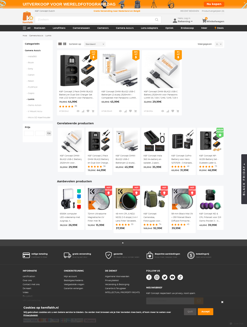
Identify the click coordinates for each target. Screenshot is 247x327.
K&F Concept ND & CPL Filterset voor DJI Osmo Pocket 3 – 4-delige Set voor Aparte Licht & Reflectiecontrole (210, 218)
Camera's (102, 28)
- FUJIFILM (31, 87)
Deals (220, 28)
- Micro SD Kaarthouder (37, 118)
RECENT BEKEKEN (189, 11)
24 (217, 44)
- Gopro (29, 93)
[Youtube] (172, 277)
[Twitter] (164, 277)
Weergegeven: (205, 44)
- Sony (29, 69)
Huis (25, 36)
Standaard (90, 44)
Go (48, 133)
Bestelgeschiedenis (73, 281)
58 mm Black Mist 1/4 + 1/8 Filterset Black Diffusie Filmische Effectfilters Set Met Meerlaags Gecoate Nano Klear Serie (182, 218)
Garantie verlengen (73, 289)
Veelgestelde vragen (74, 285)
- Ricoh (29, 63)
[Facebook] (149, 277)
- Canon (29, 75)
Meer (204, 28)
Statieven (39, 28)
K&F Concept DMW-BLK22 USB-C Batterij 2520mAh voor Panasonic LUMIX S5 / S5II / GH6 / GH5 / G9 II (161, 95)
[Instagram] (157, 277)
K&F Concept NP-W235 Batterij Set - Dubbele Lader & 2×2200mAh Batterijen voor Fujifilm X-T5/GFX (208, 160)
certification (29, 277)
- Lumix (29, 99)
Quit (190, 311)
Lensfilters (59, 28)
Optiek (169, 28)
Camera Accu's (125, 28)
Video (25, 293)
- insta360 (31, 57)
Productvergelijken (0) (213, 11)
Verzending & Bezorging (117, 285)
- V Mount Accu (33, 111)
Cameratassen (81, 28)
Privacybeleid (111, 281)
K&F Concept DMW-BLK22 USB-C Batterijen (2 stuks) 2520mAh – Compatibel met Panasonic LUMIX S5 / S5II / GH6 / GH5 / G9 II (118, 95)
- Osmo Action (33, 105)
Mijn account (70, 277)
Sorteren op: (75, 44)
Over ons (27, 281)
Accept (205, 311)
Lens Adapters (149, 28)
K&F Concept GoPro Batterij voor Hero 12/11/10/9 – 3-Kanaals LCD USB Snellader (181, 160)
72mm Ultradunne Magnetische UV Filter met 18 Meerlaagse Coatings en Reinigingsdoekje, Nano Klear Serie (98, 218)
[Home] (28, 17)
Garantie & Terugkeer (115, 289)
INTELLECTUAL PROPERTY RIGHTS (122, 293)
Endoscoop (187, 28)
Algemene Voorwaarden (117, 277)
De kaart (27, 289)
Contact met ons (31, 285)
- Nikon (29, 81)
